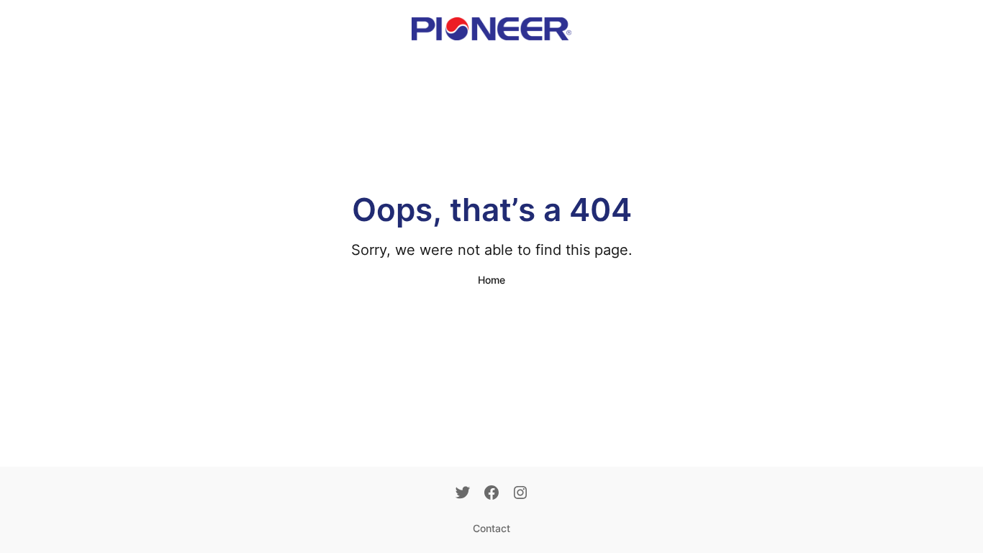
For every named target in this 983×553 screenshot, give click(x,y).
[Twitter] (462, 494)
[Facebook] (491, 494)
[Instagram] (520, 494)
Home (491, 280)
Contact (491, 528)
